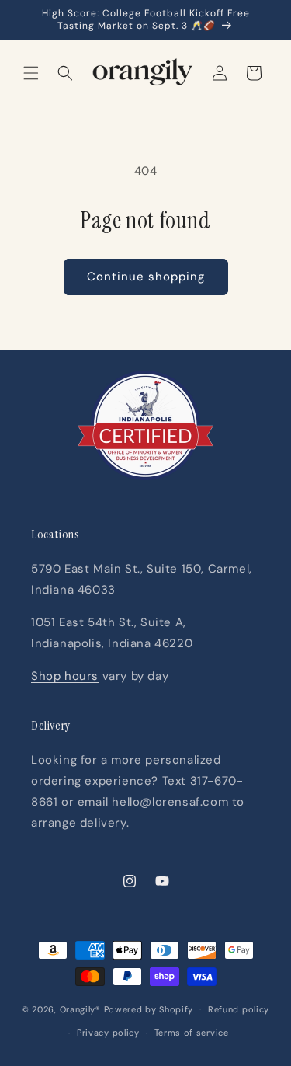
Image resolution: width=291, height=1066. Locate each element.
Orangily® (80, 1008)
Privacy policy (108, 1032)
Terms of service (191, 1032)
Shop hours (65, 676)
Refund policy (238, 1009)
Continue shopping (146, 276)
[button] (31, 73)
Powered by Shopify (149, 1008)
